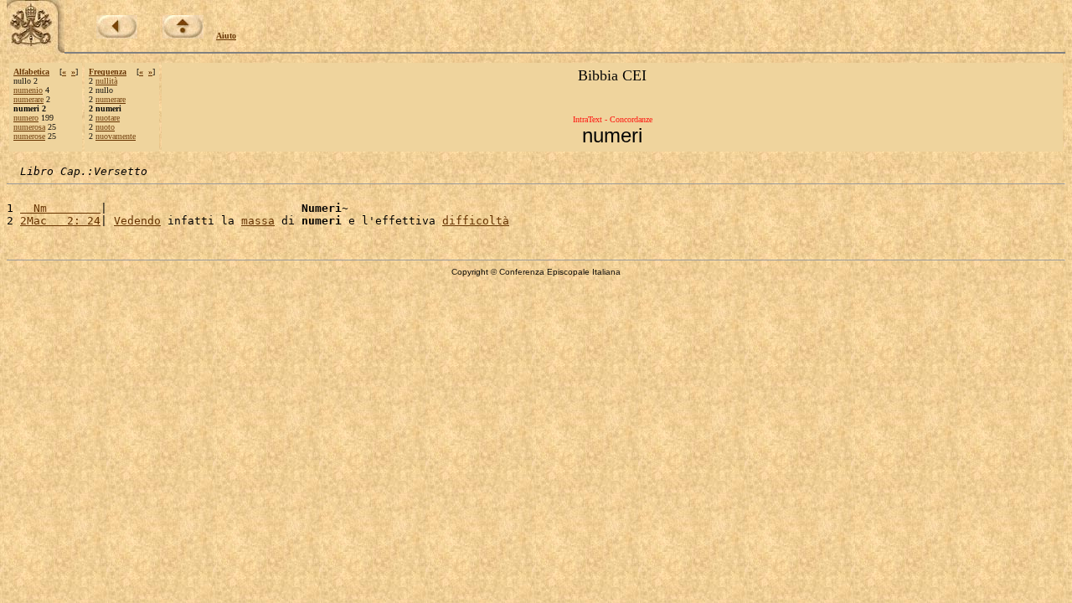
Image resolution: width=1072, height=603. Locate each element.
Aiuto (226, 35)
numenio (28, 90)
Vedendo (137, 220)
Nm (60, 208)
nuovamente (115, 136)
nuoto (105, 126)
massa (258, 220)
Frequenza (107, 71)
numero (26, 117)
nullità (106, 80)
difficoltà (475, 220)
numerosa (29, 126)
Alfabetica (31, 71)
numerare (28, 99)
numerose (29, 136)
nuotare (107, 117)
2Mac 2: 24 (60, 220)
